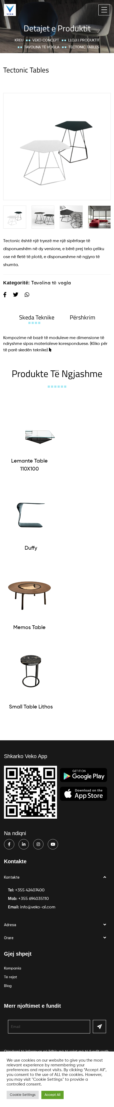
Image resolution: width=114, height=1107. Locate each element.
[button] (57, 877)
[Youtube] (53, 844)
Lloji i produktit (84, 40)
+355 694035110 (33, 899)
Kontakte (12, 877)
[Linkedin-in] (24, 844)
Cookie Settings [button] (23, 1095)
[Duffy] (31, 512)
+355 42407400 (30, 890)
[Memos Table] (29, 592)
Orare (9, 938)
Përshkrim (82, 317)
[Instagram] (38, 844)
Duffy (31, 548)
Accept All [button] (52, 1095)
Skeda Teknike (36, 317)
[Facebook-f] (9, 844)
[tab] (36, 317)
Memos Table (29, 627)
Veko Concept (45, 40)
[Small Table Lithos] (31, 671)
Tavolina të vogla (41, 47)
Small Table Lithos (31, 707)
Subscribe (99, 1026)
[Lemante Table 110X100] (29, 425)
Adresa (10, 925)
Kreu (19, 40)
